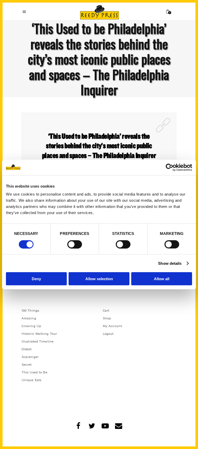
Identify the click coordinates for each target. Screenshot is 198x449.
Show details (170, 263)
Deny (36, 279)
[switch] (74, 244)
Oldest (27, 349)
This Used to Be (35, 372)
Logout (108, 334)
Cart (106, 310)
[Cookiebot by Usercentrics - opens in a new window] (169, 167)
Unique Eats (32, 380)
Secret (27, 364)
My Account (112, 326)
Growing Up (31, 326)
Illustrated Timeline (38, 341)
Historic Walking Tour (39, 334)
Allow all (161, 279)
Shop (107, 318)
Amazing (29, 318)
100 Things (30, 310)
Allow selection (99, 279)
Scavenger (30, 357)
